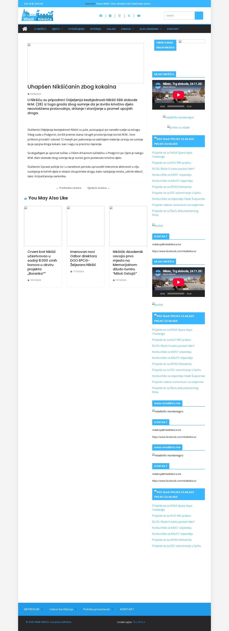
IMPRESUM (31, 609)
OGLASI (111, 28)
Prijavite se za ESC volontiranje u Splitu (176, 193)
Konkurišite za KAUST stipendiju (172, 181)
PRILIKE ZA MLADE (166, 144)
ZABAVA (126, 28)
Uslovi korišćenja (61, 609)
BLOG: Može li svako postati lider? (173, 169)
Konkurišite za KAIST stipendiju (172, 175)
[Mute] (195, 106)
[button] (61, 28)
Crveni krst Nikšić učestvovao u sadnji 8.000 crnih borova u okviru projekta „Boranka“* (42, 262)
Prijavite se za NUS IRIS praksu (171, 163)
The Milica (139, 622)
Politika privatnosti (96, 609)
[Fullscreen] (200, 106)
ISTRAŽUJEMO (76, 28)
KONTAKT (173, 28)
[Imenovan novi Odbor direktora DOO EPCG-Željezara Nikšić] (86, 226)
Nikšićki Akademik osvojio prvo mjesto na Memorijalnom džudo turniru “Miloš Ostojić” (128, 262)
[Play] (156, 106)
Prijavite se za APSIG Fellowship (172, 187)
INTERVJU (95, 28)
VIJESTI (56, 28)
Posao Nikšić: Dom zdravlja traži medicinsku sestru (123, 3)
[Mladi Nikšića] (24, 28)
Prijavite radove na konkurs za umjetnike (178, 205)
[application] (178, 95)
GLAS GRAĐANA (148, 28)
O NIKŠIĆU (40, 28)
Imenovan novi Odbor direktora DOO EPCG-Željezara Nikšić (83, 258)
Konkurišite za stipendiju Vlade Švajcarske (178, 199)
